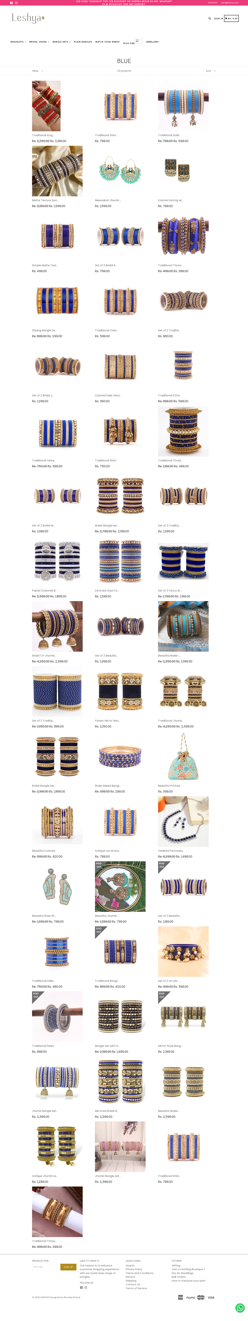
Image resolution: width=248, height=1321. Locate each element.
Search (130, 1265)
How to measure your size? (189, 1280)
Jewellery (152, 42)
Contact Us (133, 1284)
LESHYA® (44, 1297)
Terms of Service (136, 1288)
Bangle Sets (61, 42)
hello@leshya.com (230, 2)
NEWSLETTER (40, 1260)
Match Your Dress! (107, 42)
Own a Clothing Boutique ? (188, 1269)
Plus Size (129, 43)
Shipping (131, 1280)
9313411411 (212, 2)
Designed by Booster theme (65, 1297)
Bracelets (17, 42)
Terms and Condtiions (140, 1273)
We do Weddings (182, 1273)
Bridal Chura (39, 42)
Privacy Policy (134, 1269)
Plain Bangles (83, 42)
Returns (130, 1277)
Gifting (176, 1265)
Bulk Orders (179, 1277)
